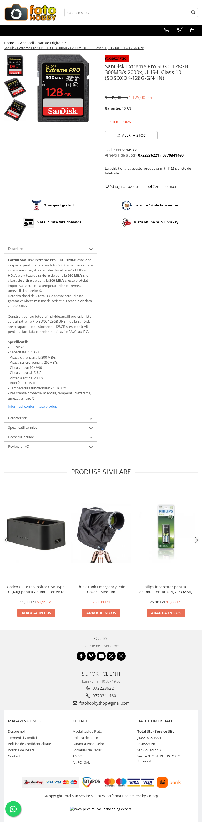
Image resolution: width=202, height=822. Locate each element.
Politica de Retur (85, 737)
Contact (14, 756)
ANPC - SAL (81, 762)
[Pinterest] (91, 656)
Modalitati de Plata (87, 731)
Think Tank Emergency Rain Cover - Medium (101, 589)
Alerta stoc (134, 135)
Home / (11, 42)
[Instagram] (121, 656)
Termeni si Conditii (22, 737)
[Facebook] (81, 656)
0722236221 (104, 688)
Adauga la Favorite (124, 186)
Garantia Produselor (88, 743)
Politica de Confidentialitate (29, 743)
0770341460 (104, 695)
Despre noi (16, 731)
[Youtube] (101, 656)
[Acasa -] (30, 12)
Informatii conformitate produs (32, 406)
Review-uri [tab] (18, 446)
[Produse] (8, 31)
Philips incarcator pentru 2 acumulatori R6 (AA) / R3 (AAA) (165, 589)
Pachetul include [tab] (21, 437)
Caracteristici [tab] (18, 418)
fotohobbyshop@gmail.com (104, 703)
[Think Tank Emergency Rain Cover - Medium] (101, 533)
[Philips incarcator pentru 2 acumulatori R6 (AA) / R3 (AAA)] (165, 533)
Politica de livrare (21, 750)
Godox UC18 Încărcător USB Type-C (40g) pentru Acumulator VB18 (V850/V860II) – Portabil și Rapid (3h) (36, 589)
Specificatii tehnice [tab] (22, 427)
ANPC (77, 756)
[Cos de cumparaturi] (192, 30)
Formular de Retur (87, 750)
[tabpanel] (63, 88)
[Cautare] (193, 12)
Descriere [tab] (15, 248)
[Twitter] (111, 656)
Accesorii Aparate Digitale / (42, 42)
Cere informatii (164, 186)
